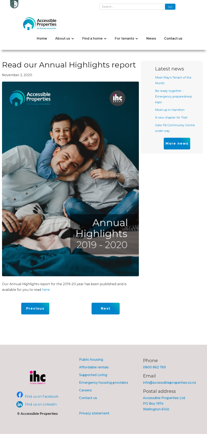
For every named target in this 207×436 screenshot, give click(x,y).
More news (177, 143)
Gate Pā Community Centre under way (175, 128)
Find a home (92, 38)
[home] (41, 23)
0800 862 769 (154, 367)
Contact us (173, 38)
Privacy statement (94, 413)
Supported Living (93, 375)
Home (42, 38)
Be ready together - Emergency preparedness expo (173, 96)
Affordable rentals (94, 367)
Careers (85, 390)
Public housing (91, 359)
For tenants (124, 38)
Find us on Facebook (41, 396)
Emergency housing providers (103, 383)
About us (62, 38)
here (46, 290)
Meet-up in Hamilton (170, 110)
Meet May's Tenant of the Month (173, 80)
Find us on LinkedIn (41, 404)
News (151, 38)
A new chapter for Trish (171, 117)
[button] (64, 38)
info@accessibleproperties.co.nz (169, 383)
